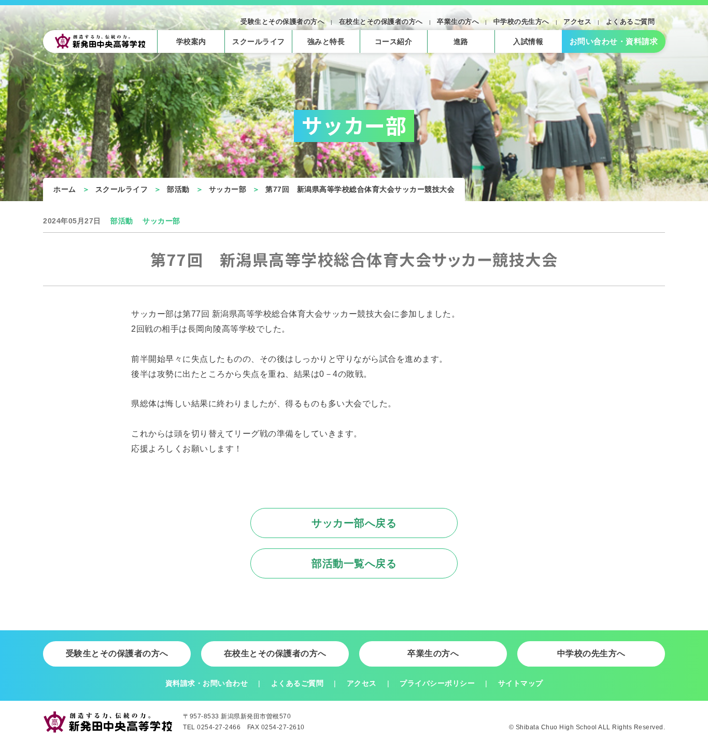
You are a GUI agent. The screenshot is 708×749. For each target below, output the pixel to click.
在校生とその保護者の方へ (381, 21)
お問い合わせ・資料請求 (614, 41)
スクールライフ (121, 189)
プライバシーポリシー (437, 683)
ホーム (64, 189)
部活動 (178, 189)
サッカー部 (228, 189)
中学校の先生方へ (521, 21)
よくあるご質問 (630, 21)
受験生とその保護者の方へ (282, 21)
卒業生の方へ (458, 21)
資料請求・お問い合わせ (206, 683)
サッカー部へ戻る (354, 523)
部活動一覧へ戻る (354, 563)
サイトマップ (520, 683)
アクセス (577, 21)
